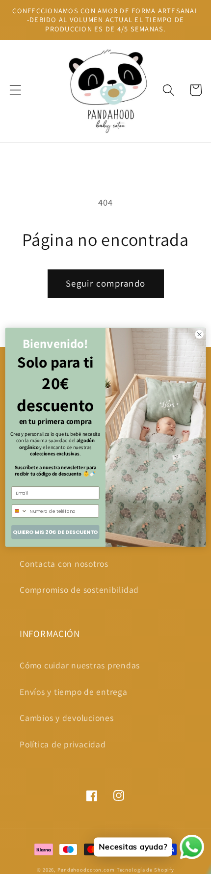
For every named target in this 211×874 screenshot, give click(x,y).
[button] (15, 90)
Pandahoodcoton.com (86, 869)
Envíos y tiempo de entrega (74, 691)
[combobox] (19, 510)
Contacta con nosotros (64, 563)
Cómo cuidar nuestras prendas (80, 665)
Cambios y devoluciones (67, 717)
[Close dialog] (199, 334)
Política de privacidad (63, 744)
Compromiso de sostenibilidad (79, 589)
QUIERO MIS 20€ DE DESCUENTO (55, 531)
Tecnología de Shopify (145, 869)
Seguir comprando (105, 283)
